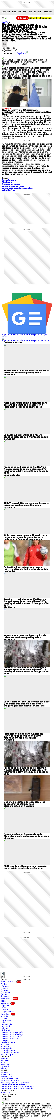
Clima (4, 1019)
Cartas (5, 1041)
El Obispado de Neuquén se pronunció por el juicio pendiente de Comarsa (25, 867)
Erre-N (5, 1010)
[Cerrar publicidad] (2, 973)
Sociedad (5, 1016)
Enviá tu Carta (8, 1043)
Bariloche (38, 12)
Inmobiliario (6, 1049)
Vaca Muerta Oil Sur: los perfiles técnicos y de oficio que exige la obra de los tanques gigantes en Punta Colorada (27, 703)
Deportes (5, 1006)
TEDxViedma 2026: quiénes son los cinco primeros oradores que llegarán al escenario (26, 372)
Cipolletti (48, 12)
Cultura (4, 1008)
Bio (3, 1023)
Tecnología (7, 1025)
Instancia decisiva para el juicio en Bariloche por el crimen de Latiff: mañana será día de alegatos (23, 735)
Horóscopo (7, 1021)
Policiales (5, 1045)
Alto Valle (5, 1061)
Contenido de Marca (10, 1053)
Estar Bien (8, 1014)
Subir (5, 1099)
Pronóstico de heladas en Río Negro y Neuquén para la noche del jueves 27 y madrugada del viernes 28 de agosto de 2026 (26, 470)
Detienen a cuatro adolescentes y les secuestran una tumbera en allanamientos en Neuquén (24, 804)
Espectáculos (8, 1012)
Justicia (5, 988)
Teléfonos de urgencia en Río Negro (17, 1087)
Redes (3, 1001)
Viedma (4, 1069)
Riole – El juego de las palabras (15, 1083)
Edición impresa (8, 1055)
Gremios (6, 986)
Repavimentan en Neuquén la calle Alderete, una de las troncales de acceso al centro (26, 836)
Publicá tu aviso (8, 1075)
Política (4, 984)
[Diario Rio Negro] (3, 1102)
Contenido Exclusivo (10, 1051)
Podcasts (5, 1047)
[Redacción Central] (4, 42)
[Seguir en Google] (3, 66)
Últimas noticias (9, 12)
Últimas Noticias (11, 982)
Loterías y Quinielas (10, 1079)
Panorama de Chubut (11, 1037)
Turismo (4, 994)
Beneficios (5, 1093)
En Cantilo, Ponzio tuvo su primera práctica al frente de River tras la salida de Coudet (26, 437)
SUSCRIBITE (40, 18)
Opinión (4, 1029)
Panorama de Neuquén (12, 1033)
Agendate (7, 1003)
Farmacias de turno (10, 1081)
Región (5, 22)
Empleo (4, 1073)
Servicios (5, 996)
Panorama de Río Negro (13, 1035)
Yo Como (6, 1027)
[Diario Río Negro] (6, 18)
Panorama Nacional (11, 1039)
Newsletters (9, 998)
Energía (4, 990)
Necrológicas (7, 1077)
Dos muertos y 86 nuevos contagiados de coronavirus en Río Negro (26, 112)
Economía (5, 992)
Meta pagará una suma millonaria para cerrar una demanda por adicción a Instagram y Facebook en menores (25, 404)
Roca (30, 12)
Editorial (6, 1031)
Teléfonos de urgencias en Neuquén (17, 1089)
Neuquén (22, 12)
